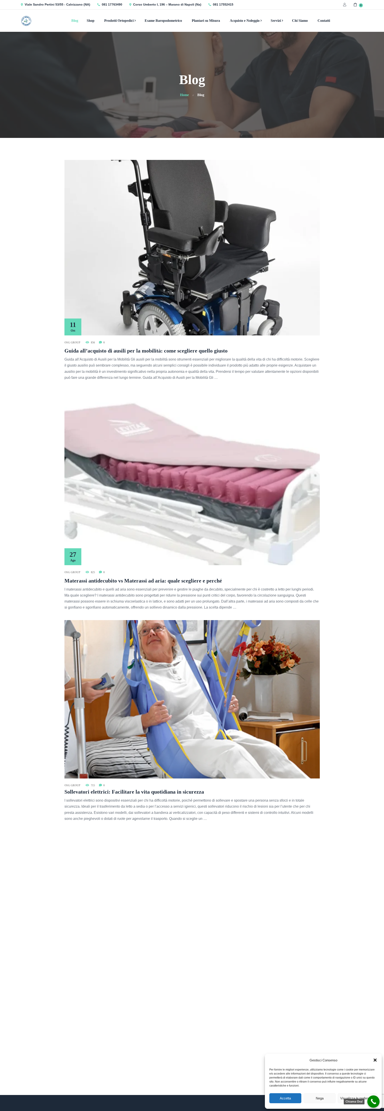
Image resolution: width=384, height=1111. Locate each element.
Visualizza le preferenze (357, 1098)
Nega (320, 1098)
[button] (375, 1060)
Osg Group (72, 342)
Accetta (285, 1098)
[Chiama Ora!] (373, 1101)
